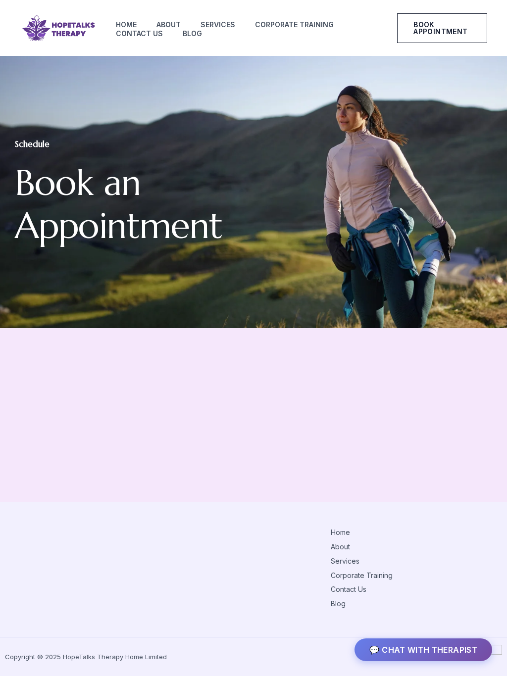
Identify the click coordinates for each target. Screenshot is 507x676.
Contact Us (139, 33)
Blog (192, 33)
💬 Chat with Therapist (423, 650)
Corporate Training (294, 24)
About (168, 24)
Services (218, 24)
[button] (442, 28)
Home (126, 24)
